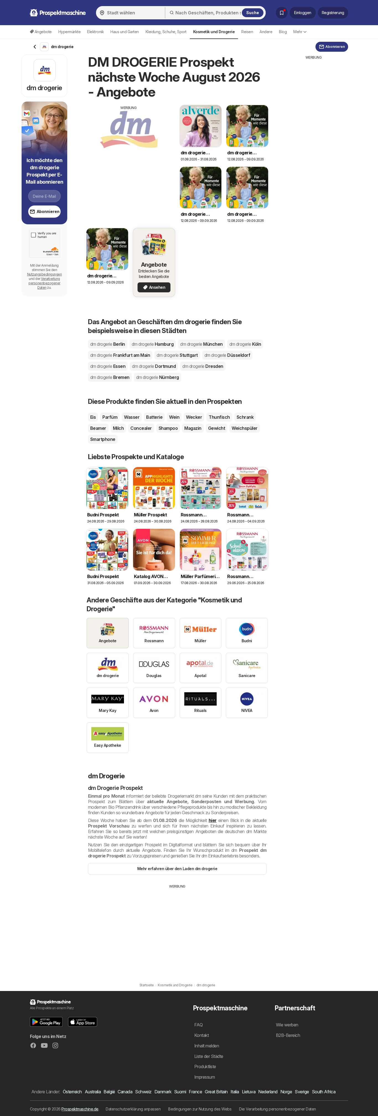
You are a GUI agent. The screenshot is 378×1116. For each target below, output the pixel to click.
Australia (93, 1091)
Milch (118, 428)
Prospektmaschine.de (79, 1109)
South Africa (324, 1091)
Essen (107, 366)
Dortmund (154, 366)
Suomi (180, 1091)
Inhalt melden (206, 1046)
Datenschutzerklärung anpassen (133, 1109)
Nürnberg (157, 377)
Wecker (194, 417)
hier (213, 820)
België (109, 1091)
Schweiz (143, 1091)
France (195, 1091)
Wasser (131, 417)
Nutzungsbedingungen (44, 274)
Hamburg (153, 344)
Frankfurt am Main (120, 355)
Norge (286, 1091)
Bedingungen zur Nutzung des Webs (199, 1109)
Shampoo (168, 428)
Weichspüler (244, 428)
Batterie (154, 417)
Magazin (192, 428)
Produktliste (205, 1066)
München (201, 344)
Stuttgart (177, 355)
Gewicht (216, 428)
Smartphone (102, 439)
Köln (245, 344)
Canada (125, 1091)
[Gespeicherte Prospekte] (282, 13)
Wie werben (287, 1024)
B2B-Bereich (288, 1035)
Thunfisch (219, 417)
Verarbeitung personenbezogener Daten (44, 283)
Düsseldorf (227, 355)
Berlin (107, 344)
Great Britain (216, 1091)
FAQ (198, 1024)
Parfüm (109, 417)
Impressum (204, 1077)
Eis (93, 417)
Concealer (141, 428)
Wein (174, 417)
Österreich (72, 1091)
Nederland (267, 1091)
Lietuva (248, 1091)
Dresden (202, 366)
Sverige (302, 1091)
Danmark (162, 1091)
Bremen (110, 377)
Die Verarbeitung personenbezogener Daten (277, 1109)
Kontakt (201, 1035)
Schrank (245, 417)
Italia (235, 1091)
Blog (283, 31)
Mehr (297, 31)
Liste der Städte (208, 1056)
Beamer (98, 428)
